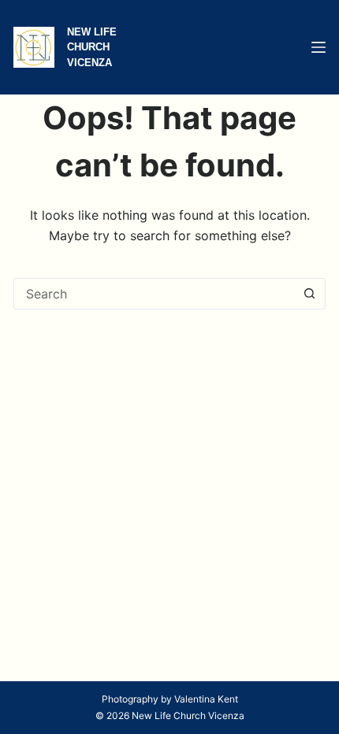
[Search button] (310, 294)
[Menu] (318, 47)
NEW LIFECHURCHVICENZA (92, 47)
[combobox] (154, 294)
